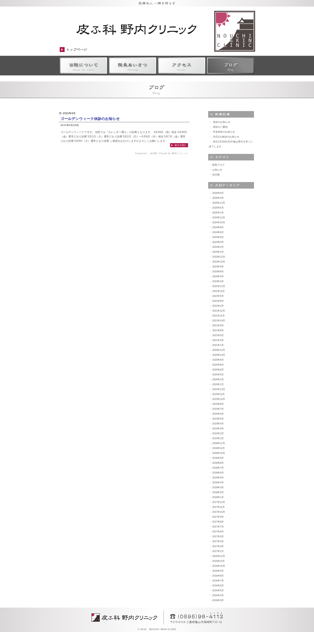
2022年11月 (218, 291)
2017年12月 (218, 502)
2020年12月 (218, 350)
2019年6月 (218, 413)
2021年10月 (218, 320)
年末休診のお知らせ (224, 131)
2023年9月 (218, 266)
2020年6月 (218, 369)
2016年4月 (218, 595)
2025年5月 (218, 207)
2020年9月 (218, 359)
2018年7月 (218, 467)
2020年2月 (218, 379)
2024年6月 (218, 232)
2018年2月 (218, 492)
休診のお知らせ (221, 122)
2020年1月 (218, 384)
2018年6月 (218, 472)
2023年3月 (218, 281)
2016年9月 (218, 570)
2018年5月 (218, 477)
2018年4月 (218, 482)
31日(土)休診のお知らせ (226, 136)
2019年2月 (218, 433)
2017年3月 (218, 546)
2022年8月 (218, 300)
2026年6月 (218, 193)
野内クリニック (180, 153)
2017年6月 (218, 531)
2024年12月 (218, 217)
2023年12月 (218, 256)
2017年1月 (218, 551)
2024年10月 (218, 222)
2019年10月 (218, 399)
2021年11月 (218, 315)
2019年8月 (218, 404)
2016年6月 (218, 585)
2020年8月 (218, 364)
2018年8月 (218, 462)
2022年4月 (218, 305)
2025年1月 (218, 212)
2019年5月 (218, 418)
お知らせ (217, 169)
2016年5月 (218, 590)
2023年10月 (218, 261)
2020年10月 (218, 354)
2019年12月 (218, 389)
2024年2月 (218, 247)
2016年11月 (218, 561)
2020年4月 (218, 374)
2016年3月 (218, 600)
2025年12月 (218, 202)
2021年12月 (218, 310)
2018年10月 (218, 453)
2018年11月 (218, 448)
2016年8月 (218, 575)
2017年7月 (218, 526)
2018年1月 (218, 497)
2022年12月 (218, 286)
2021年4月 (218, 340)
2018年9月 (218, 457)
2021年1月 (218, 345)
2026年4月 (218, 197)
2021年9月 (218, 325)
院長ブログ (218, 164)
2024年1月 (218, 251)
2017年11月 (218, 507)
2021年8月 (218, 330)
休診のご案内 (220, 126)
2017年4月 (218, 541)
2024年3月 (218, 242)
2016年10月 (218, 565)
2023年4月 (218, 276)
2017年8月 (218, 521)
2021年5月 (218, 335)
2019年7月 (218, 408)
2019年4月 (218, 423)
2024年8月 (218, 227)
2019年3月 (218, 428)
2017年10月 (218, 511)
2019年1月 (218, 438)
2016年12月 (218, 556)
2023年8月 (218, 271)
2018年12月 (218, 443)
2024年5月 (218, 237)
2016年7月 (218, 580)
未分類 (153, 153)
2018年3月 (218, 487)
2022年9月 (218, 296)
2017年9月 (218, 516)
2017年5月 (218, 536)
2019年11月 (218, 394)
